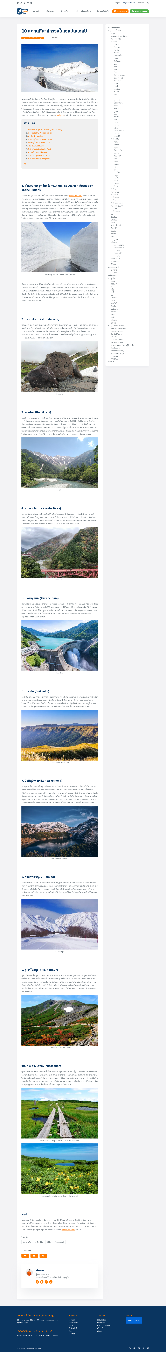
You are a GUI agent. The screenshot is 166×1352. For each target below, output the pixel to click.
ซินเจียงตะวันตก (119, 75)
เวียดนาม (114, 242)
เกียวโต (116, 178)
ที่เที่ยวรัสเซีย (115, 197)
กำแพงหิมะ (27, 1242)
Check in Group (117, 331)
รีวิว (49, 1242)
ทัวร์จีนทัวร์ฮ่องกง (103, 1325)
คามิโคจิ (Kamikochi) (36, 136)
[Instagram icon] (41, 1282)
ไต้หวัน (113, 264)
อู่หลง (116, 111)
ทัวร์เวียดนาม (73, 1322)
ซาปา (118, 250)
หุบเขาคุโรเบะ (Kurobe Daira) (40, 139)
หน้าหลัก (36, 11)
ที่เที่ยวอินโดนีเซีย (117, 206)
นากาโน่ (116, 158)
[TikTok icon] (51, 1282)
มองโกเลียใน (118, 103)
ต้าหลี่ (116, 86)
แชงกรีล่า (117, 136)
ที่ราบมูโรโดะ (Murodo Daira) (40, 133)
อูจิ (115, 169)
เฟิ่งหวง (116, 128)
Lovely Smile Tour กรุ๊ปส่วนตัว (122, 345)
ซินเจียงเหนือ (118, 78)
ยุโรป (113, 222)
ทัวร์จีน (71, 1325)
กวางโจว (117, 44)
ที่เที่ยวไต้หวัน (112, 275)
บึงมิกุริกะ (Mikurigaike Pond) (39, 149)
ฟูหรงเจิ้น (117, 100)
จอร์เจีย (114, 284)
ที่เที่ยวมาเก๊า (115, 192)
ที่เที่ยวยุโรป (115, 194)
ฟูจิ (115, 167)
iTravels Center (117, 339)
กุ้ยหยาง (117, 47)
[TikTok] (21, 3)
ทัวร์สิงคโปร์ (73, 1328)
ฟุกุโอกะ (116, 164)
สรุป (25, 163)
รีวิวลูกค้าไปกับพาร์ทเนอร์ (117, 325)
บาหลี (116, 208)
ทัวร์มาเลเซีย (101, 1320)
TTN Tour (115, 359)
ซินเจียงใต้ (117, 80)
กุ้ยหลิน (116, 50)
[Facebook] (18, 3)
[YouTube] (31, 3)
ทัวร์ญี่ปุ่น (60, 115)
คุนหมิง (116, 53)
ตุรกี (112, 292)
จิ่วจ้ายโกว (117, 61)
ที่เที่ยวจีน (114, 41)
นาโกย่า (116, 161)
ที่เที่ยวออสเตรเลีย (117, 203)
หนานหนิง (117, 108)
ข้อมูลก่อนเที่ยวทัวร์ (129, 3)
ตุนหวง (116, 91)
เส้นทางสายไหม (119, 130)
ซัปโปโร (116, 153)
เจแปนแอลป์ (59, 1242)
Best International (118, 328)
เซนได (116, 181)
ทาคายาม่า (117, 156)
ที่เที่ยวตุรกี (114, 189)
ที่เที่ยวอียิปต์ (115, 211)
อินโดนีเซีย (114, 309)
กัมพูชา (113, 33)
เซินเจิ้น (116, 122)
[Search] (148, 3)
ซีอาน (116, 83)
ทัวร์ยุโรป (100, 1331)
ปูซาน (116, 239)
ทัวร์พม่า (71, 1331)
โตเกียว (116, 183)
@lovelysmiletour (141, 11)
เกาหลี (113, 236)
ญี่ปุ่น (115, 272)
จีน (112, 286)
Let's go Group (117, 342)
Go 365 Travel (116, 334)
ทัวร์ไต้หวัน (101, 1322)
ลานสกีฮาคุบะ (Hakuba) (37, 152)
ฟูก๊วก (119, 256)
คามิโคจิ (116, 144)
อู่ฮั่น (115, 114)
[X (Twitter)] (34, 1256)
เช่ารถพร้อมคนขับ (82, 11)
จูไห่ (115, 64)
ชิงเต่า (116, 69)
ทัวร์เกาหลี (72, 1334)
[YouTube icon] (46, 1282)
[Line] (28, 3)
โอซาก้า (116, 186)
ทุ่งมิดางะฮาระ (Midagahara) (39, 159)
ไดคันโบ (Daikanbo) (36, 146)
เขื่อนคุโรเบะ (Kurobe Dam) (39, 143)
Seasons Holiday (117, 350)
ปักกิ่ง (116, 97)
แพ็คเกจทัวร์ (64, 11)
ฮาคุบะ (116, 175)
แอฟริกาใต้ (115, 261)
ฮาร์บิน (116, 117)
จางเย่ (116, 58)
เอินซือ (116, 133)
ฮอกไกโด (117, 172)
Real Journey (116, 348)
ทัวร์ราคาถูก (49, 11)
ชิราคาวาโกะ (118, 150)
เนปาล (113, 317)
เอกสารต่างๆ (115, 258)
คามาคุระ (117, 142)
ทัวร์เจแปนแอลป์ (75, 196)
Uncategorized (114, 27)
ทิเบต (116, 94)
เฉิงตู (115, 119)
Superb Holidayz (117, 353)
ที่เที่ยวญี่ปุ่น (39, 38)
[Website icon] (37, 1282)
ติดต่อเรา (141, 3)
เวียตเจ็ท (114, 270)
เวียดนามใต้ (118, 253)
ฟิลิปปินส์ (114, 217)
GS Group (114, 336)
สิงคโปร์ (114, 228)
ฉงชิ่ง (116, 66)
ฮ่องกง (113, 234)
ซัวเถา (116, 72)
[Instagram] (24, 3)
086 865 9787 (122, 11)
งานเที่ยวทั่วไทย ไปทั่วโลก (119, 36)
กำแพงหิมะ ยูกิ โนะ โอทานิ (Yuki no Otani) (45, 130)
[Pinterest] (43, 1256)
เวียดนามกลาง (119, 245)
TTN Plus (114, 356)
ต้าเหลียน (117, 89)
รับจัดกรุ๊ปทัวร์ (116, 225)
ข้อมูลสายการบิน (114, 267)
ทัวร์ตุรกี (100, 1328)
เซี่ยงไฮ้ (116, 125)
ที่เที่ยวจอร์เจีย (116, 39)
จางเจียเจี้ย (118, 55)
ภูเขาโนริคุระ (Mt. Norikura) (39, 155)
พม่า (112, 214)
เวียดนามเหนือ (119, 247)
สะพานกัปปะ (112, 362)
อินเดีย (113, 231)
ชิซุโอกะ (116, 147)
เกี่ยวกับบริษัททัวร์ (103, 11)
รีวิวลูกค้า (117, 3)
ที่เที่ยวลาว (114, 200)
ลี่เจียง (116, 105)
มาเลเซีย (114, 220)
